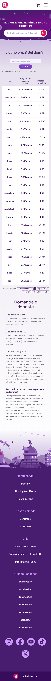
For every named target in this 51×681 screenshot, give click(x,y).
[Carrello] (38, 5)
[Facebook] (20, 642)
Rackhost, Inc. (31, 676)
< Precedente (23, 289)
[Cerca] (43, 33)
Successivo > (43, 292)
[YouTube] (31, 642)
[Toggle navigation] (45, 5)
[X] (25, 654)
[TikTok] (42, 642)
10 (34, 292)
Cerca (25, 67)
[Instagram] (9, 642)
